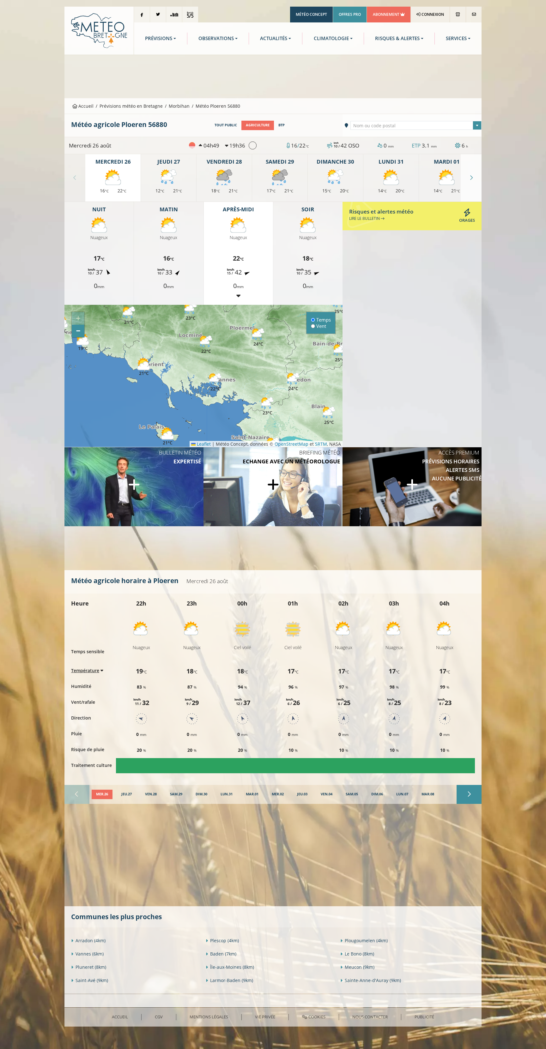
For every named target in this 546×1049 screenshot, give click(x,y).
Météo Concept (311, 14)
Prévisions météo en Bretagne (131, 106)
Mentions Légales (209, 1017)
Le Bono (359, 954)
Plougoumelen (366, 940)
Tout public (226, 125)
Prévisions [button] (158, 38)
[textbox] (416, 125)
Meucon (359, 967)
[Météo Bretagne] (99, 30)
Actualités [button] (273, 38)
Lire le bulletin (365, 218)
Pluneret (91, 967)
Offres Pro (350, 14)
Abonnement (386, 14)
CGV (159, 1017)
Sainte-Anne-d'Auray (373, 980)
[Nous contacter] (474, 14)
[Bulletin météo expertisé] (133, 486)
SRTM (321, 444)
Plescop (224, 940)
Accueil (85, 106)
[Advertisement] (273, 76)
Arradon (91, 940)
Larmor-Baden (231, 980)
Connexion (432, 14)
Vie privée (265, 1017)
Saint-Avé (92, 980)
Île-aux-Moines (232, 967)
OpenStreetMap (291, 444)
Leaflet (203, 444)
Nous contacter (370, 1017)
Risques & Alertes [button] (397, 38)
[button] (129, 315)
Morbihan (179, 106)
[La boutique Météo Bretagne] (458, 14)
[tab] (102, 794)
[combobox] (416, 125)
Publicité (424, 1017)
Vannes (90, 954)
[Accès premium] (412, 486)
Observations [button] (216, 38)
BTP (281, 125)
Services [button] (456, 38)
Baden (223, 954)
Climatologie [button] (331, 38)
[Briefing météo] (273, 486)
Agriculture (258, 125)
